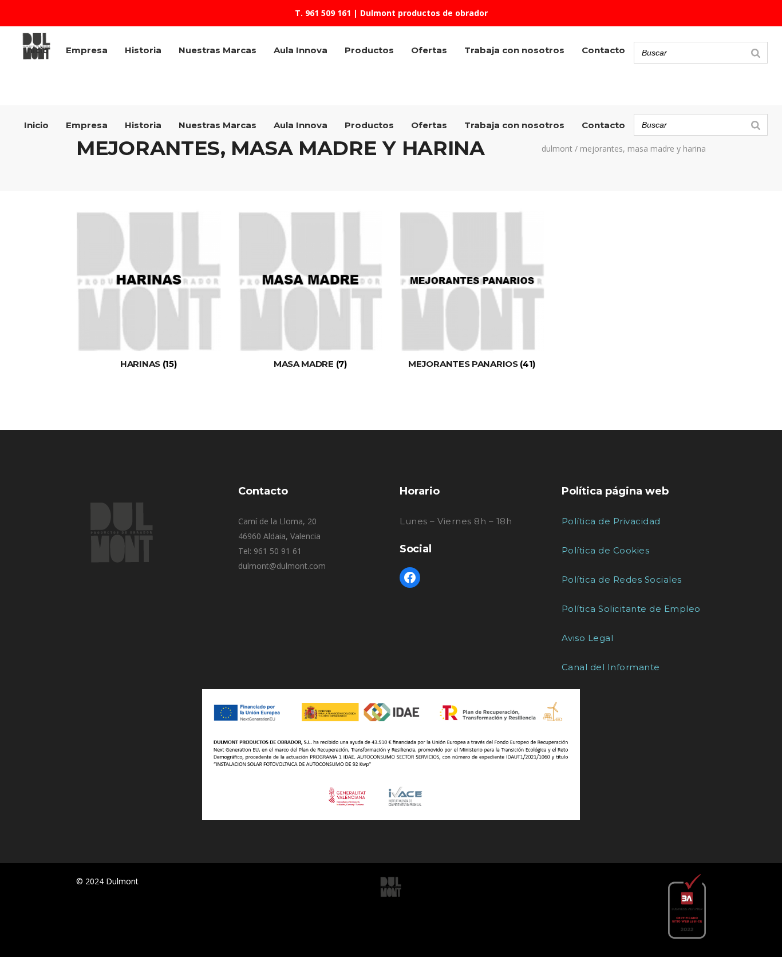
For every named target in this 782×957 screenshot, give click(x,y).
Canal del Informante (611, 667)
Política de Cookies (606, 550)
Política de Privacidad (611, 521)
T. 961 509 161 (323, 12)
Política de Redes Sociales (622, 579)
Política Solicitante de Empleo (631, 608)
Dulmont (557, 149)
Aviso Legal (588, 637)
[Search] (755, 124)
